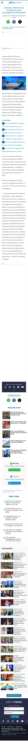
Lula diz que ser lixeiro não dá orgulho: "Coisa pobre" (14, 524)
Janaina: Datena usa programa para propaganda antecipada (20, 557)
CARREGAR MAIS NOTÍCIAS (14, 695)
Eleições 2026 (18, 562)
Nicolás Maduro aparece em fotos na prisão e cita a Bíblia (14, 510)
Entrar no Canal (15, 470)
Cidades (16, 655)
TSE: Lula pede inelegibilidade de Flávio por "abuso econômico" (13, 539)
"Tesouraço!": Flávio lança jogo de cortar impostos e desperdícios (19, 632)
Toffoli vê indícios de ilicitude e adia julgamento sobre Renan (20, 622)
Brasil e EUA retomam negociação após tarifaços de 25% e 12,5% (20, 566)
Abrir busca (26, 2)
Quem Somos (19, 726)
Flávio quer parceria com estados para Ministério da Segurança (20, 669)
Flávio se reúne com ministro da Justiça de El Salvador (20, 640)
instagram (9, 387)
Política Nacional (19, 553)
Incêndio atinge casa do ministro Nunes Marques (20, 603)
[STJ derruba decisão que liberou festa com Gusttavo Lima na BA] (4, 567)
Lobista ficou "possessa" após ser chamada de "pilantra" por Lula (14, 502)
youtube (22, 387)
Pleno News (15, 2)
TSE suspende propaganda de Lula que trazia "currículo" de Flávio (20, 585)
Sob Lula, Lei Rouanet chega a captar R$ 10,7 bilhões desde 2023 (20, 649)
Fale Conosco (10, 726)
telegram (18, 387)
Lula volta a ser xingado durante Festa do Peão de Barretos (14, 531)
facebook (5, 387)
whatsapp (14, 387)
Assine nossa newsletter (14, 705)
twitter (14, 389)
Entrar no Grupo (15, 483)
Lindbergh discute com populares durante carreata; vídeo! (13, 518)
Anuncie (3, 726)
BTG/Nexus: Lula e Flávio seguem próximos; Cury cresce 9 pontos (20, 594)
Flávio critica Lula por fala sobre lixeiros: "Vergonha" (20, 575)
